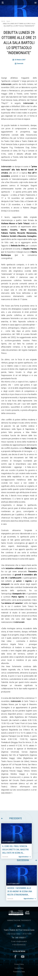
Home (3, 21)
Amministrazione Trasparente (19, 920)
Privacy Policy (19, 964)
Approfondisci (24, 857)
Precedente (15, 818)
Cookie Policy (19, 968)
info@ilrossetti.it (21, 941)
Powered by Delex (19, 972)
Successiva (23, 860)
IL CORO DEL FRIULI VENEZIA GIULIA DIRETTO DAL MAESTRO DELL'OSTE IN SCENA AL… (15, 849)
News (8, 21)
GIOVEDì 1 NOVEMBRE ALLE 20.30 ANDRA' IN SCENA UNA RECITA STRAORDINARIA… (19, 891)
